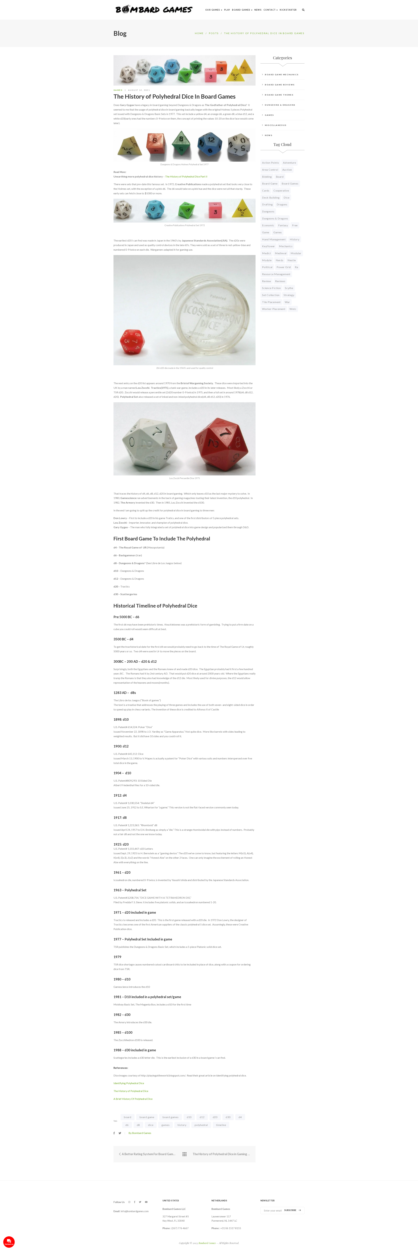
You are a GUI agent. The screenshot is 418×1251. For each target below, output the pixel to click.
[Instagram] (129, 1202)
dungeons (268, 211)
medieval (281, 253)
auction (287, 169)
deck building (271, 197)
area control (270, 169)
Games (117, 90)
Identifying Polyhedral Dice (128, 1083)
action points (270, 162)
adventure (289, 162)
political (267, 267)
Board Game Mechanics (281, 74)
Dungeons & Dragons (280, 105)
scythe (289, 287)
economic (268, 225)
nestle (292, 260)
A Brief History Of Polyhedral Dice (133, 1098)
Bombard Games (207, 1243)
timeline (221, 1124)
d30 (228, 1117)
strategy (289, 295)
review (266, 281)
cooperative (281, 190)
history (182, 1124)
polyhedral (201, 1124)
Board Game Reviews (280, 84)
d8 (138, 1124)
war (287, 302)
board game (146, 1117)
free (295, 225)
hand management (274, 239)
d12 (202, 1117)
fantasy (283, 225)
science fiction (271, 287)
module (267, 260)
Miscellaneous (275, 125)
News (268, 135)
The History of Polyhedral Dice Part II (186, 176)
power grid (284, 267)
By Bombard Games (140, 1132)
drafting (267, 204)
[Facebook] (134, 1202)
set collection (271, 295)
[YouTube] (146, 1202)
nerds (279, 260)
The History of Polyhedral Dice (130, 1090)
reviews (280, 281)
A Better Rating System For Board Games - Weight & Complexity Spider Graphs (148, 1154)
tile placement (271, 302)
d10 (189, 1117)
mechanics (285, 246)
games (165, 1124)
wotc (292, 308)
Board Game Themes (279, 95)
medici (266, 253)
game (265, 232)
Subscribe (290, 1210)
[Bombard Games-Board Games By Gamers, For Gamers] (154, 10)
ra (296, 267)
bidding (267, 176)
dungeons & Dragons (275, 218)
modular (296, 253)
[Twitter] (140, 1202)
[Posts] (184, 1154)
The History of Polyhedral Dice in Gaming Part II (222, 1154)
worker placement (273, 308)
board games (170, 1117)
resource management (276, 274)
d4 (240, 1117)
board (127, 1117)
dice (150, 1124)
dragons (282, 204)
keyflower (268, 246)
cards (265, 190)
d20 (215, 1117)
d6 (127, 1124)
